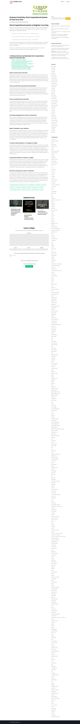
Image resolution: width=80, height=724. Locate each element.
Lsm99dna (53, 57)
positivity (41, 187)
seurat (52, 624)
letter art (53, 469)
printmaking (53, 595)
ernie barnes (53, 329)
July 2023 (53, 128)
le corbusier (53, 460)
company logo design (55, 265)
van (52, 671)
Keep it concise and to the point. (19, 59)
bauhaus (53, 211)
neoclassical (53, 545)
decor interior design (55, 292)
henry (52, 402)
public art (53, 597)
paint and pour (54, 563)
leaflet (52, 462)
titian (52, 657)
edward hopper (54, 322)
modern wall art (54, 519)
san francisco (53, 615)
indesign (52, 417)
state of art (53, 632)
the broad (53, 652)
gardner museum (54, 373)
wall (52, 681)
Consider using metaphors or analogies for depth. (23, 66)
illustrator (53, 415)
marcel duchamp (54, 489)
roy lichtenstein (54, 610)
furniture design (54, 368)
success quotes (54, 642)
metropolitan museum (55, 504)
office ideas (53, 555)
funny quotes (53, 364)
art (51, 166)
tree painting (53, 662)
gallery (52, 370)
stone (52, 634)
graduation (53, 386)
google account (54, 378)
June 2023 (53, 130)
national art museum (55, 540)
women (52, 703)
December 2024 (54, 100)
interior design (54, 420)
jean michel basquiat (55, 435)
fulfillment (38, 184)
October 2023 (53, 123)
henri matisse (53, 400)
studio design (53, 637)
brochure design (54, 226)
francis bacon (54, 351)
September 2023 (54, 125)
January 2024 (53, 118)
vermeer (53, 676)
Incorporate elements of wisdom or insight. (21, 67)
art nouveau (53, 186)
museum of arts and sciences (57, 533)
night (52, 550)
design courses (54, 302)
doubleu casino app (55, 54)
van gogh (53, 673)
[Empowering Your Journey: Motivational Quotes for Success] (42, 204)
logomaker (53, 484)
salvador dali (53, 612)
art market (53, 183)
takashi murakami (54, 647)
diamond (53, 309)
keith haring (53, 440)
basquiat (53, 206)
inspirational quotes (14, 184)
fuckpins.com (17, 1)
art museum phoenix (55, 184)
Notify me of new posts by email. (29, 263)
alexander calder (54, 159)
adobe (52, 149)
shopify (52, 627)
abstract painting (54, 141)
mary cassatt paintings (55, 494)
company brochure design (56, 263)
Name (15, 247)
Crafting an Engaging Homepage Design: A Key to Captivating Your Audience (60, 49)
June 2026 (53, 69)
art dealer (53, 176)
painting (52, 566)
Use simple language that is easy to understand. (22, 63)
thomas (52, 654)
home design (53, 407)
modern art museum (55, 516)
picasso (52, 580)
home (52, 403)
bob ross (52, 218)
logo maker (53, 482)
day (52, 285)
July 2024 (53, 108)
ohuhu (52, 556)
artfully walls (53, 193)
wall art (52, 683)
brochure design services (56, 228)
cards (52, 243)
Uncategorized (54, 667)
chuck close (53, 248)
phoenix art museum (55, 577)
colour (52, 262)
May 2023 (53, 132)
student (52, 636)
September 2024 (54, 105)
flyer (52, 346)
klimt (52, 449)
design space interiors (55, 306)
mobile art (53, 513)
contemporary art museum (56, 270)
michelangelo (53, 509)
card (52, 242)
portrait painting (54, 588)
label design (53, 450)
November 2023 (54, 122)
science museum (54, 620)
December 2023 (54, 120)
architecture (53, 164)
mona (52, 523)
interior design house (55, 422)
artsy (52, 196)
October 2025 (53, 83)
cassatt (52, 245)
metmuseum (53, 503)
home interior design (55, 408)
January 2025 (53, 98)
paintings (53, 568)
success (23, 189)
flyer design (53, 348)
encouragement (31, 184)
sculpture (53, 622)
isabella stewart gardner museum (57, 428)
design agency (54, 297)
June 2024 (53, 110)
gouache (53, 383)
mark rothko (53, 491)
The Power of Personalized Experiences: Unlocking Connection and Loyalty (60, 52)
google (52, 376)
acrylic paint (53, 144)
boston (52, 220)
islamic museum (54, 430)
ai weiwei (53, 156)
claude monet (54, 253)
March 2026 (53, 75)
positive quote (54, 590)
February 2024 (54, 117)
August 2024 (53, 107)
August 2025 (53, 86)
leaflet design (53, 464)
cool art (52, 272)
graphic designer (54, 395)
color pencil (53, 260)
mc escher (53, 496)
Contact (68, 1)
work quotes (53, 710)
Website (41, 247)
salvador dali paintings (55, 614)
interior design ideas (55, 423)
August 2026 (53, 66)
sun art (52, 644)
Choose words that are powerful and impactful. (22, 61)
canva (52, 233)
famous (52, 332)
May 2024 (53, 112)
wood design (53, 708)
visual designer (54, 679)
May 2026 (53, 71)
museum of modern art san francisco (58, 536)
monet (52, 528)
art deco (53, 178)
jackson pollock (54, 432)
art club (52, 174)
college (52, 257)
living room (53, 477)
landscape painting (55, 459)
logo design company (55, 481)
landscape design (54, 457)
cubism (52, 279)
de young (53, 287)
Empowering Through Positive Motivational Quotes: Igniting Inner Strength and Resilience (15, 212)
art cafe (52, 171)
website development (55, 698)
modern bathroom (54, 518)
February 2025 (54, 96)
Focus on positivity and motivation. (19, 62)
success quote (54, 641)
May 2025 (53, 91)
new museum (54, 548)
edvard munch (54, 321)
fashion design (54, 334)
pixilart (52, 583)
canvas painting (54, 238)
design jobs (53, 304)
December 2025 (54, 80)
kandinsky (53, 437)
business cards (54, 231)
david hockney (54, 284)
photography (53, 578)
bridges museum (54, 223)
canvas (52, 235)
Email (28, 247)
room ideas (53, 609)
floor (52, 339)
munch (52, 531)
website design (54, 696)
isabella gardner (54, 427)
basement (53, 205)
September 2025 (54, 85)
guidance (44, 184)
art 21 (52, 168)
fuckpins (13, 22)
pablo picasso (53, 561)
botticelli (53, 221)
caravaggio (53, 240)
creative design (54, 275)
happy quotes (54, 398)
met (52, 499)
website (52, 694)
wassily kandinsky (54, 686)
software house (54, 630)
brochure (53, 225)
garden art (53, 371)
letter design (53, 471)
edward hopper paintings (56, 324)
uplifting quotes (35, 189)
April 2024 (53, 113)
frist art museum (54, 363)
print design (53, 593)
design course (54, 301)
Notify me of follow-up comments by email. (29, 260)
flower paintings (54, 344)
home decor (53, 405)
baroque (52, 203)
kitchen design (54, 444)
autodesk (53, 198)
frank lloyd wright (54, 354)
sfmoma (53, 625)
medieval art (53, 497)
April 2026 (53, 73)
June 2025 (53, 90)
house (52, 413)
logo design (53, 479)
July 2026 (53, 68)
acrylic (52, 142)
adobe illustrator (54, 152)
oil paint (52, 558)
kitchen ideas (53, 445)
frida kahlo (53, 359)
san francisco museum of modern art (58, 617)
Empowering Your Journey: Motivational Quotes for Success (42, 213)
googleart (53, 380)
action (52, 147)
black (52, 216)
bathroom (53, 208)
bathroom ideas (54, 210)
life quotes (53, 474)
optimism (24, 187)
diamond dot (53, 312)
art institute (53, 181)
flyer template (54, 349)
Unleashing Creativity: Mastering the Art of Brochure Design (59, 55)
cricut (52, 277)
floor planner (53, 341)
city (52, 250)
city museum (53, 252)
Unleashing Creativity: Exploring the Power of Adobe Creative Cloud (60, 46)
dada (52, 282)
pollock (52, 585)
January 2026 (53, 78)
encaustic (53, 326)
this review (53, 48)
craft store (53, 274)
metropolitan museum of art (56, 506)
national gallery (54, 541)
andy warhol (53, 161)
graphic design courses (55, 393)
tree (52, 661)
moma (52, 521)
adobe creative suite (55, 151)
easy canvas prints (54, 319)
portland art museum (55, 587)
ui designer (53, 666)
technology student (55, 651)
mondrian (53, 526)
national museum (54, 543)
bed (52, 213)
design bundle (54, 299)
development (53, 307)
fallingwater (53, 331)
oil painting (53, 560)
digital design (53, 314)
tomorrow (28, 189)
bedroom (53, 215)
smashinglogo (54, 629)
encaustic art (53, 327)
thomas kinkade (54, 656)
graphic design (54, 390)
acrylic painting (54, 146)
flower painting (54, 343)
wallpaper (53, 684)
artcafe (52, 188)
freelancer (53, 358)
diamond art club (54, 311)
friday (52, 361)
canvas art (53, 237)
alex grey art (53, 157)
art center (53, 173)
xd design (53, 711)
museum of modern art (55, 535)
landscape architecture (55, 454)
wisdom (41, 189)
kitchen (52, 442)
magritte (53, 486)
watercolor (53, 688)
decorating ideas (54, 294)
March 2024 (53, 115)
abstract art (53, 139)
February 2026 (54, 76)
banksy (52, 201)
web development (54, 693)
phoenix (52, 575)
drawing (52, 316)
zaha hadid (53, 715)
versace (52, 678)
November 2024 (54, 101)
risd (52, 605)
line (52, 476)
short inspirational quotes (15, 189)
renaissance (53, 600)
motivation (18, 187)
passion (29, 187)
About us (62, 1)
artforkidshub (53, 191)
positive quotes (54, 592)
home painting (54, 410)
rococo (52, 607)
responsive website (55, 604)
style (52, 639)
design (52, 295)
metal (52, 501)
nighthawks (53, 551)
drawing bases (54, 317)
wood (52, 706)
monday (52, 524)
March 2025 (53, 95)
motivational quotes (55, 529)
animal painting (54, 162)
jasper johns (53, 433)
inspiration (12, 187)
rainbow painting (54, 598)
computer (53, 267)
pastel (52, 570)
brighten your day (23, 184)
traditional (53, 659)
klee (52, 447)
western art (53, 699)
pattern (52, 573)
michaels (53, 508)
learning (52, 465)
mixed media (53, 511)
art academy (53, 169)
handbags (53, 396)
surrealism (53, 646)
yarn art (52, 713)
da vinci (52, 280)
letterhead (53, 472)
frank (52, 353)
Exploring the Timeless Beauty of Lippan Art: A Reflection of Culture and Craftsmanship (59, 35)
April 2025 (53, 93)
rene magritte (54, 602)
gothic (52, 381)
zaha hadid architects (55, 716)
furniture (53, 366)
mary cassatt (53, 492)
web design (53, 691)
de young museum (55, 289)
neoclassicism (54, 546)
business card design (55, 230)
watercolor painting (55, 689)
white (52, 701)
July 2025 (53, 88)
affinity (52, 154)
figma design (53, 336)
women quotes (54, 705)
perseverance (35, 187)
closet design (53, 255)
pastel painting (54, 572)
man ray (52, 487)
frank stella (53, 356)
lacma (52, 452)
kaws (52, 439)
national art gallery (54, 538)
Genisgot (53, 45)
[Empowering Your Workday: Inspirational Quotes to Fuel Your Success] (29, 205)
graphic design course (55, 391)
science (52, 619)
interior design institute (55, 425)
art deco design (54, 179)
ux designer (53, 669)
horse (52, 412)
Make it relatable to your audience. (19, 65)
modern (52, 514)
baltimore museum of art (56, 199)
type (52, 664)
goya (52, 385)
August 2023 (53, 127)
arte (52, 189)
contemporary (54, 269)
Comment (29, 233)
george (52, 375)
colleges (52, 258)
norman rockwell (54, 553)
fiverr (52, 338)
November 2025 (54, 81)
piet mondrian (54, 582)
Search (52, 16)
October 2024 (54, 103)
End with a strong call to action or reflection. (21, 69)
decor (52, 290)
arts (52, 194)
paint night (53, 565)
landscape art (54, 455)
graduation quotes (54, 388)
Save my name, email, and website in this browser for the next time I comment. (30, 253)
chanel (52, 247)
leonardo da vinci (54, 467)
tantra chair (53, 649)
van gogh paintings (55, 674)
